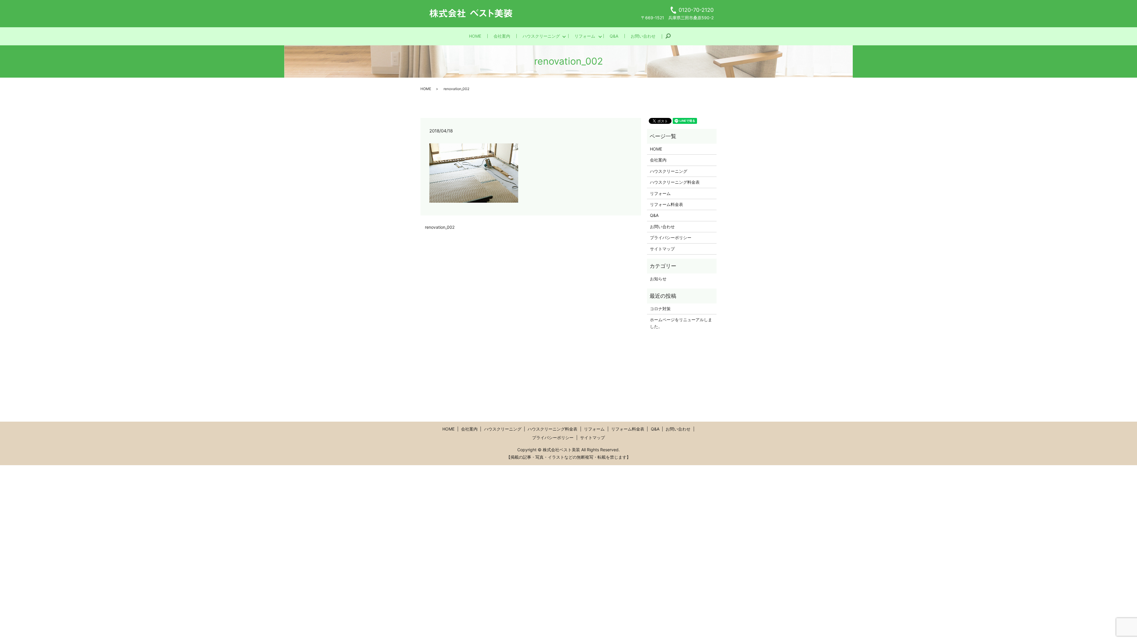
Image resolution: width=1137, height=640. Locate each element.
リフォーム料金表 (666, 204)
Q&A (614, 36)
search (671, 36)
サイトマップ (662, 248)
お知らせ (658, 278)
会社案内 (502, 36)
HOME (475, 36)
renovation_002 (440, 227)
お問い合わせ (643, 36)
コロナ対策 (660, 308)
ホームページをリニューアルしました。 (681, 323)
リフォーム (584, 36)
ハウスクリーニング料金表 (675, 182)
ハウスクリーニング (541, 36)
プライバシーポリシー (670, 237)
